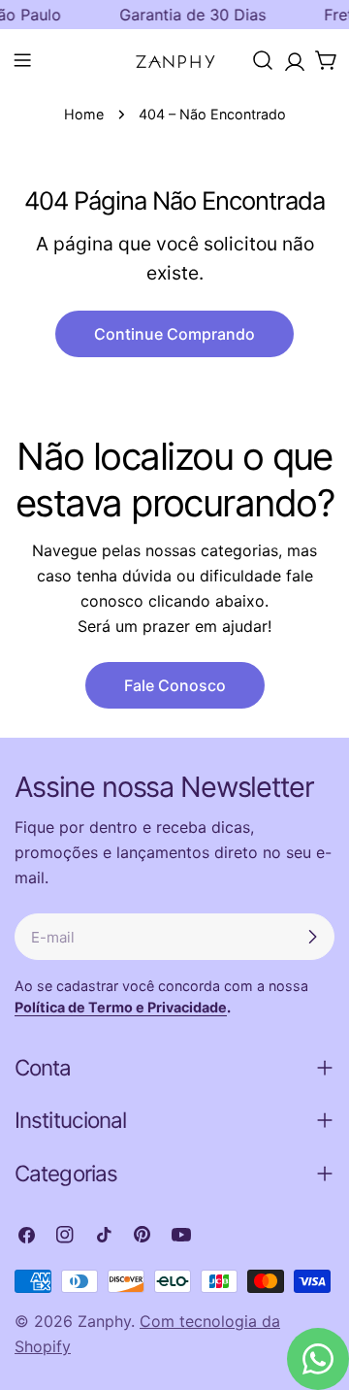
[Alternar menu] (22, 60)
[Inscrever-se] (312, 936)
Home (84, 114)
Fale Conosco (175, 685)
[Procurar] (262, 60)
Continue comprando (174, 334)
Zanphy (104, 1321)
